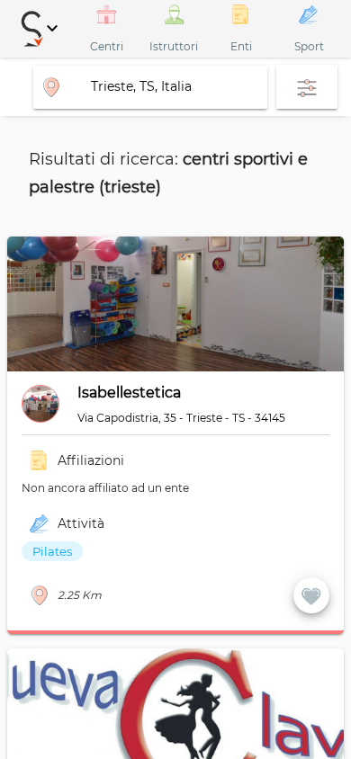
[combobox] (150, 86)
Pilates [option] (52, 551)
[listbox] (164, 551)
